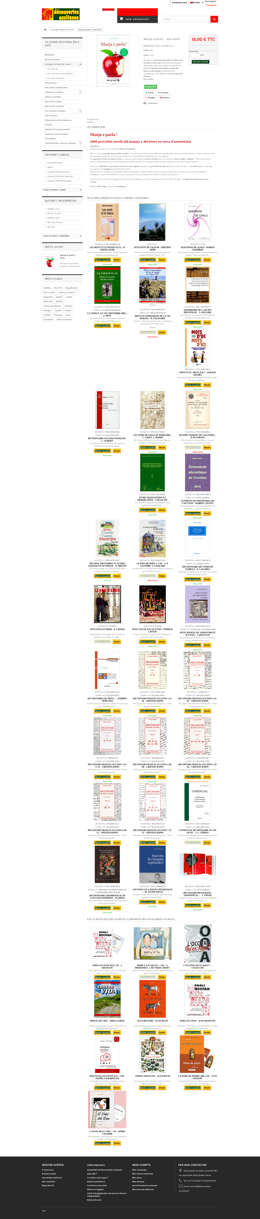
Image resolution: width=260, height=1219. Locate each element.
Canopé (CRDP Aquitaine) (58, 172)
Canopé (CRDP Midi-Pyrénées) (60, 176)
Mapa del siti (48, 1185)
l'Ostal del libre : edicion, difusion (60, 143)
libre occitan (49, 292)
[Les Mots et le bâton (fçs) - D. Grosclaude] (107, 222)
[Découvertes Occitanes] (70, 14)
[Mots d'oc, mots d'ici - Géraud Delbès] (197, 347)
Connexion (211, 5)
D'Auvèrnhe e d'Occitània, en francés (58, 122)
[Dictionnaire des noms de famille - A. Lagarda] (197, 538)
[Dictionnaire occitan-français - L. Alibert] (107, 410)
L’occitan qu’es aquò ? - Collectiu (197, 966)
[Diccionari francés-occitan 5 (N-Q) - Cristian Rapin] (197, 736)
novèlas (47, 315)
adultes (47, 288)
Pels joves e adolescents (56, 87)
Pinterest (165, 97)
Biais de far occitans (54, 106)
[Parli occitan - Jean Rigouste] (197, 999)
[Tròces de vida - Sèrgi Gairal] (107, 999)
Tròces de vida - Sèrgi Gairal (107, 1021)
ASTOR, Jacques (54, 213)
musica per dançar (52, 306)
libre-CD (58, 288)
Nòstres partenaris (96, 1181)
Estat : (146, 50)
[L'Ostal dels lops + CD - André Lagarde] (107, 1109)
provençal (48, 319)
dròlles (59, 301)
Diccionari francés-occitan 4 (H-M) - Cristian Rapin (152, 765)
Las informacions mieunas (144, 1185)
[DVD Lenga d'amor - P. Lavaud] (107, 604)
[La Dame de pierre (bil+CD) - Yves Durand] (197, 1054)
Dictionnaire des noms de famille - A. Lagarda (197, 568)
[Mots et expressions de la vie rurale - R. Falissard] (152, 285)
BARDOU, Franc (53, 218)
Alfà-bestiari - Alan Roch (152, 1021)
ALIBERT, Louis (53, 209)
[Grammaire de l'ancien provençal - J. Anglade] (197, 285)
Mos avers (137, 1178)
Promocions (47, 1170)
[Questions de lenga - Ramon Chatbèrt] (197, 222)
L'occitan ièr (52, 69)
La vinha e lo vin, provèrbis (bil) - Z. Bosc (107, 314)
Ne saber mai (93, 119)
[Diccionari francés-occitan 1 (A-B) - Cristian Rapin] (152, 670)
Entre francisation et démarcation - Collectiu (152, 498)
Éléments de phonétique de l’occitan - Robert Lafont (197, 502)
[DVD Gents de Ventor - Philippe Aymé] (152, 222)
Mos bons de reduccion (143, 1189)
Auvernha (48, 297)
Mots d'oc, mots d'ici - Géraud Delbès (198, 373)
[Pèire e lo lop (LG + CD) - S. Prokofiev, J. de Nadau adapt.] (152, 943)
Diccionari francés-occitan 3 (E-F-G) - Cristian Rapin (107, 765)
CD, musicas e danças (55, 111)
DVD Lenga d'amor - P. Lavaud (107, 629)
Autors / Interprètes (60, 200)
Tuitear (150, 93)
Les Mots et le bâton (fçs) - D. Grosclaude (107, 248)
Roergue (58, 315)
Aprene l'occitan (52, 59)
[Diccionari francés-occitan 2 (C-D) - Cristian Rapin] (197, 670)
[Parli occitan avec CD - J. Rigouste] (107, 943)
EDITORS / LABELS (57, 154)
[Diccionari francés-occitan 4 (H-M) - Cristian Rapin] (152, 736)
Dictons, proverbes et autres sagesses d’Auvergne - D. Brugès (107, 564)
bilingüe (47, 310)
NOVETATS (49, 55)
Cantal (58, 310)
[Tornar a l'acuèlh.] (45, 29)
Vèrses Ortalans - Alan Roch (152, 1076)
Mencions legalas (95, 1189)
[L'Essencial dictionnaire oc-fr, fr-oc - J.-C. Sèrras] (197, 802)
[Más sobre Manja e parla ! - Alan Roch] (49, 261)
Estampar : (153, 103)
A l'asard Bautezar (55, 163)
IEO (152, 55)
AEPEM (50, 167)
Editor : (147, 55)
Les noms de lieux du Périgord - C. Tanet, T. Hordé (152, 436)
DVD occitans (51, 115)
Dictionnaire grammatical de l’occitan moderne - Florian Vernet (107, 898)
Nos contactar (48, 1181)
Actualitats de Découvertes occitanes (104, 1170)
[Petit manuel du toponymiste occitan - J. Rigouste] (197, 604)
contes (69, 297)
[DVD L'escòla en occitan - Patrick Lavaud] (152, 604)
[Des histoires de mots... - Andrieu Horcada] (107, 670)
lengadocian (71, 288)
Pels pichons (51, 83)
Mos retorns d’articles (142, 1174)
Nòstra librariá (94, 1200)
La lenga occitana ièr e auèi (58, 64)
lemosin (68, 306)
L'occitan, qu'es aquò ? (97, 1178)
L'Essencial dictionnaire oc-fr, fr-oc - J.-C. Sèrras (198, 831)
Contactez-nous (179, 2)
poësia (59, 297)
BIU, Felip (51, 227)
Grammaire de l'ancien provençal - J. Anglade (198, 311)
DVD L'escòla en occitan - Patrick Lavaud (152, 630)
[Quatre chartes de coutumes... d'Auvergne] (197, 410)
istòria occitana (63, 319)
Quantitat (193, 51)
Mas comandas (139, 1170)
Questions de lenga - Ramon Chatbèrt (197, 248)
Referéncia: (149, 46)
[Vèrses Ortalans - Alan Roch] (152, 1054)
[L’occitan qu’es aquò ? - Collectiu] (197, 943)
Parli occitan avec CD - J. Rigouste (107, 966)
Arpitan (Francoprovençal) (57, 129)
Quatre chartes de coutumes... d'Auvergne (197, 436)
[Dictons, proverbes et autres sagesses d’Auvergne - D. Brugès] (107, 538)
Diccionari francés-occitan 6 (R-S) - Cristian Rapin (107, 831)
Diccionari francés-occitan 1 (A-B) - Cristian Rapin (152, 699)
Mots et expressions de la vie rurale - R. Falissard (152, 317)
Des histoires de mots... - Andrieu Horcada (107, 699)
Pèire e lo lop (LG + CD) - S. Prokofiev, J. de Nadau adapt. (152, 966)
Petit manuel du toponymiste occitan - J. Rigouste (197, 633)
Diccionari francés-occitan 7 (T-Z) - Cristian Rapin (152, 831)
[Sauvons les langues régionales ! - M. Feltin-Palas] (152, 864)
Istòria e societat (53, 97)
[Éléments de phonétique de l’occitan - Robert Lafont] (197, 472)
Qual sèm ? (92, 1174)
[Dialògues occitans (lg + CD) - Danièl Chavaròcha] (107, 1054)
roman (68, 310)
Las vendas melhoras (52, 1178)
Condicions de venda (97, 1185)
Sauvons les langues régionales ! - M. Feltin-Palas (152, 890)
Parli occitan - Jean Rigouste (197, 1021)
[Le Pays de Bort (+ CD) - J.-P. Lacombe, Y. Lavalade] (152, 538)
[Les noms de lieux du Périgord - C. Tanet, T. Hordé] (152, 410)
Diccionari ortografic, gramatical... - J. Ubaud (197, 894)
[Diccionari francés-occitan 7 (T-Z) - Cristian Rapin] (152, 802)
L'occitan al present (55, 78)
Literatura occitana (54, 92)
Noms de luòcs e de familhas (60, 73)
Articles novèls (49, 1174)
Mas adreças (138, 1181)
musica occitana (66, 292)
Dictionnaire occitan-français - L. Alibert (107, 439)
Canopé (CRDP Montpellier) (59, 181)
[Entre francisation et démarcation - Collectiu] (152, 472)
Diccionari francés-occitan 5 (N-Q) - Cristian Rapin (197, 765)
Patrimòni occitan (53, 101)
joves (68, 315)
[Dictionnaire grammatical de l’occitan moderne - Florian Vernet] (107, 864)
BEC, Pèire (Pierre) (54, 222)
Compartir (164, 93)
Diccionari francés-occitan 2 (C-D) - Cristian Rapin (197, 699)
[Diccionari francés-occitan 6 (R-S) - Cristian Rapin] (107, 802)
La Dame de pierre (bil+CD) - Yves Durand (197, 1077)
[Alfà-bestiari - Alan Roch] (152, 999)
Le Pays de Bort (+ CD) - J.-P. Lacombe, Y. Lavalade (152, 564)
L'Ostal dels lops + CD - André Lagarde (107, 1132)
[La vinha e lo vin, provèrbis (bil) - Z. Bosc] (107, 285)
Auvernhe (47, 301)
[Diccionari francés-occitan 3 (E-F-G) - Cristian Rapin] (107, 736)
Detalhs (90, 122)
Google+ (151, 97)
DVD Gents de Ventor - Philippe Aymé (152, 248)
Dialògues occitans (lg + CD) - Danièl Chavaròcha (107, 1077)
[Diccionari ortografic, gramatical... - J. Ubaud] (197, 864)
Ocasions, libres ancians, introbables (57, 136)
